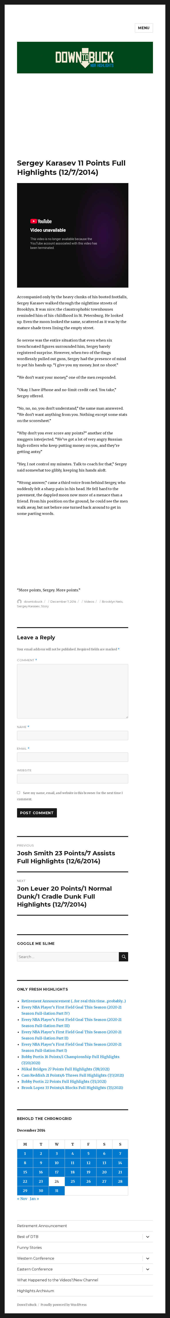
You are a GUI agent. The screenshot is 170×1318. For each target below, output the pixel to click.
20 (104, 1172)
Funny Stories (29, 1247)
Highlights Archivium (35, 1291)
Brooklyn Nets (112, 601)
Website (24, 770)
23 (41, 1181)
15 (25, 1172)
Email (23, 749)
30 (41, 1190)
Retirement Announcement (42, 1226)
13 (104, 1163)
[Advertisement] (86, 126)
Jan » (34, 1198)
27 (104, 1181)
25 (73, 1181)
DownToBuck (27, 1305)
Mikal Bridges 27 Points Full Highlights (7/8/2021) (65, 1069)
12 (89, 1163)
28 (120, 1181)
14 (120, 1163)
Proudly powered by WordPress (64, 1305)
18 (73, 1172)
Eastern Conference (35, 1269)
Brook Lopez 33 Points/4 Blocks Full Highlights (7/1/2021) (72, 1087)
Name (23, 727)
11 (72, 1163)
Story (45, 606)
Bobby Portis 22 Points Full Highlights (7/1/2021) (63, 1081)
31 (56, 1190)
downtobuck (33, 601)
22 (25, 1181)
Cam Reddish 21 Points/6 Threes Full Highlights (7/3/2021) (72, 1075)
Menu (144, 28)
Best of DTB (27, 1237)
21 (120, 1172)
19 (88, 1172)
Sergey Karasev (28, 606)
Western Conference (35, 1258)
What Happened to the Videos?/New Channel (57, 1280)
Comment (27, 660)
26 (88, 1181)
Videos (89, 601)
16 (41, 1172)
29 (25, 1190)
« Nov (22, 1198)
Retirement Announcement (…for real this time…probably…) (73, 1001)
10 (57, 1163)
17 (57, 1172)
